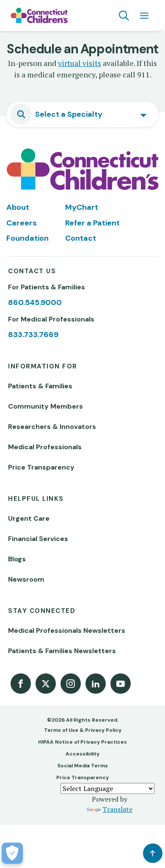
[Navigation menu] (144, 15)
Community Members (45, 406)
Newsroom (26, 579)
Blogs (17, 559)
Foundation (27, 238)
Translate (117, 809)
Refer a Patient (92, 223)
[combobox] (82, 114)
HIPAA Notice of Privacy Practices (82, 742)
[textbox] (71, 114)
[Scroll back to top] (152, 853)
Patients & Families (40, 386)
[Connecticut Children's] (39, 15)
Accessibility (82, 753)
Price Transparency (41, 467)
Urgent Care (29, 518)
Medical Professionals (45, 446)
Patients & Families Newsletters (62, 650)
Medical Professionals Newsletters (66, 630)
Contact (80, 238)
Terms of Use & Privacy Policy (82, 730)
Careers (21, 223)
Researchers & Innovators (52, 426)
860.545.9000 (35, 302)
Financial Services (38, 538)
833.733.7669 (33, 335)
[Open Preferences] (12, 853)
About (17, 207)
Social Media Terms (83, 765)
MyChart (81, 207)
